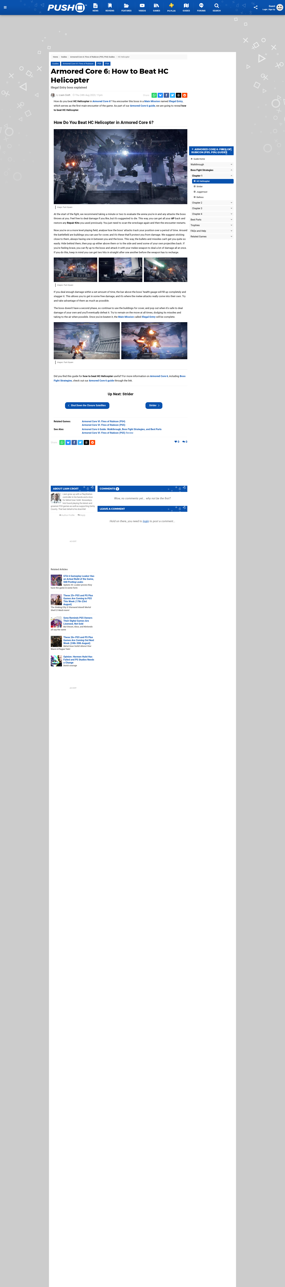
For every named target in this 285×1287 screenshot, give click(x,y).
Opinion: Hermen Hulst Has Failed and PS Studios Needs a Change (78, 659)
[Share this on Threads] (178, 95)
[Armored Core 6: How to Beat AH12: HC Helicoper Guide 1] (120, 166)
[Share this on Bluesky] (160, 95)
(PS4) (103, 421)
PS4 (107, 63)
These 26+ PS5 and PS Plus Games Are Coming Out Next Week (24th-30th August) (78, 640)
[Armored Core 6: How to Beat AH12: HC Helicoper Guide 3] (120, 270)
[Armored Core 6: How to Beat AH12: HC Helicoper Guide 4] (165, 270)
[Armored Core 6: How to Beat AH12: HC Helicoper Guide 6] (154, 340)
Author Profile (68, 515)
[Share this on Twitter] (172, 95)
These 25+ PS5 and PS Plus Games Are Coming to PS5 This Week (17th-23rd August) (78, 600)
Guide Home (199, 159)
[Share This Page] (255, 7)
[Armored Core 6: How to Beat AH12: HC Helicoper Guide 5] (87, 340)
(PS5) (103, 425)
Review (107, 432)
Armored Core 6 (101, 101)
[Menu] (5, 7)
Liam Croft (64, 95)
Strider (152, 405)
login (146, 521)
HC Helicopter (203, 181)
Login (265, 9)
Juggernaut (201, 192)
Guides (64, 57)
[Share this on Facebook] (166, 95)
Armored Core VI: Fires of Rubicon (78, 63)
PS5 (99, 63)
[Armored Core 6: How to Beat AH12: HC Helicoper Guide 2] (75, 270)
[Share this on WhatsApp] (154, 95)
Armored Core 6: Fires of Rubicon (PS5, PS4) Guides (92, 57)
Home (55, 57)
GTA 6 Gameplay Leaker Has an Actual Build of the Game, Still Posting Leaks (78, 579)
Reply (82, 515)
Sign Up (272, 9)
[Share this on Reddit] (184, 95)
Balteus (200, 197)
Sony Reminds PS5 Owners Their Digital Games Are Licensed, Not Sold (77, 620)
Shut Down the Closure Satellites (88, 405)
